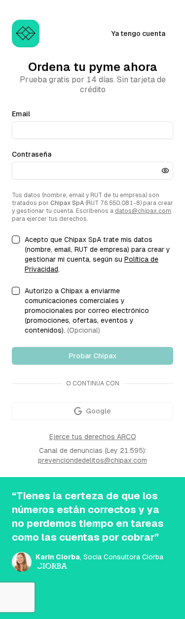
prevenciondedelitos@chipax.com (92, 460)
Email (21, 113)
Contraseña (31, 154)
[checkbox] (16, 239)
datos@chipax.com (143, 210)
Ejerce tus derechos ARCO (92, 437)
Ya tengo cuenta (138, 33)
